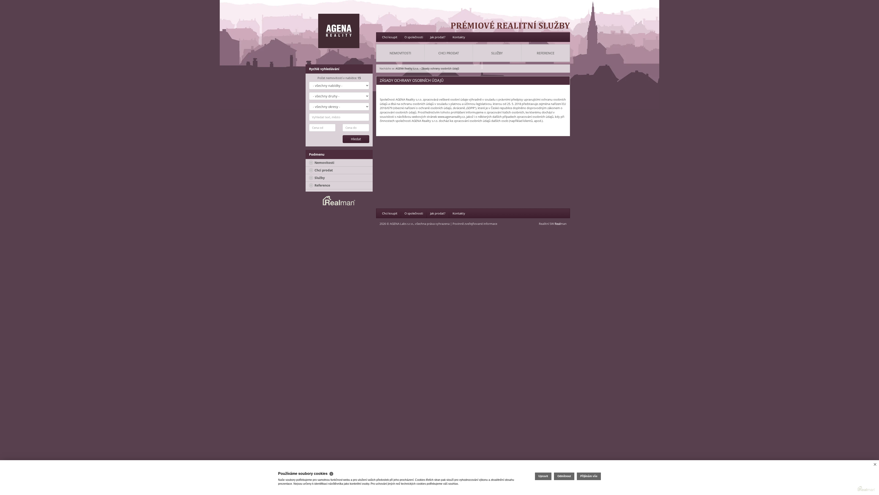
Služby (319, 178)
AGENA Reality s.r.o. (407, 68)
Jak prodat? (437, 37)
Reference (322, 185)
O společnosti (413, 37)
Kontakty (459, 37)
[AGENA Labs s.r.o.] (339, 31)
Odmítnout (564, 476)
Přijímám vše (588, 476)
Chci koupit (389, 37)
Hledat (356, 139)
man (561, 224)
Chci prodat (323, 170)
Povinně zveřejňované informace (475, 224)
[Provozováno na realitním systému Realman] (339, 200)
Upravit (543, 476)
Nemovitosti (324, 162)
